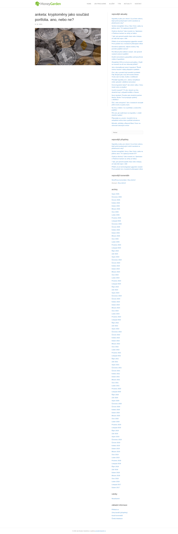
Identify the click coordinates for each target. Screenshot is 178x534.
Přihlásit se (115, 509)
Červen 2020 (116, 406)
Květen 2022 (116, 338)
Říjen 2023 (115, 287)
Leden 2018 (115, 481)
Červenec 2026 (117, 197)
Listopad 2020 (116, 391)
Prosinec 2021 (116, 353)
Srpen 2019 (115, 436)
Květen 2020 (116, 409)
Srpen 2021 (115, 365)
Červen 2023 (116, 299)
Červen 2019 (116, 442)
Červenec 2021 (117, 368)
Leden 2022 (115, 350)
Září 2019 (115, 433)
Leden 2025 (115, 242)
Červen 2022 (116, 335)
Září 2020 (115, 397)
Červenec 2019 (117, 439)
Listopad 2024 (116, 248)
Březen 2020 (116, 415)
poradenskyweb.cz (100, 531)
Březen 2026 (116, 209)
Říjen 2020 (115, 394)
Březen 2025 (116, 236)
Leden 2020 (115, 421)
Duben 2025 (116, 233)
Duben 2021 (116, 376)
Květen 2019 (116, 445)
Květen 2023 (116, 302)
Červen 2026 (116, 200)
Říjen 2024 (115, 251)
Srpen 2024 (115, 257)
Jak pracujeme (100, 4)
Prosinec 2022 (116, 317)
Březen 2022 (116, 344)
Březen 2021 (116, 379)
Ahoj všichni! (131, 180)
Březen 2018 (116, 475)
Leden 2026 (115, 215)
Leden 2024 (115, 278)
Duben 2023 (116, 305)
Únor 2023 (115, 311)
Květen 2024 (116, 266)
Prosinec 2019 (116, 424)
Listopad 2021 (116, 356)
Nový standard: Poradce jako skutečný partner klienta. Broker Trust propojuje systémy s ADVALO (127, 97)
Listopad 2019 (116, 427)
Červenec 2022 (117, 332)
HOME (89, 4)
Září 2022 (115, 326)
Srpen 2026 (115, 194)
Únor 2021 (115, 382)
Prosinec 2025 (116, 218)
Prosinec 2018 (116, 460)
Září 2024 (115, 254)
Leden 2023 (115, 314)
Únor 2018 (115, 478)
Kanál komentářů (117, 515)
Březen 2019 (116, 451)
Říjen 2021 (115, 359)
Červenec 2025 (117, 224)
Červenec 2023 (117, 296)
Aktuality (128, 4)
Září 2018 (115, 469)
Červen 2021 (116, 370)
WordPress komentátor (119, 180)
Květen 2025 (116, 230)
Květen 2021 (116, 373)
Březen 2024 (116, 272)
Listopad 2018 (116, 463)
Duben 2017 (116, 487)
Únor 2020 (115, 418)
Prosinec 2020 (116, 388)
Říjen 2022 (115, 323)
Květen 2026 (116, 203)
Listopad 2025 (116, 221)
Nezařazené (116, 498)
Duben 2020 (116, 412)
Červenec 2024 (117, 260)
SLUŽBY (112, 4)
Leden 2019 (115, 457)
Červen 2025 (116, 227)
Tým (119, 4)
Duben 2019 (116, 448)
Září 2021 (115, 362)
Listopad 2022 (116, 320)
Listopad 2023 (116, 284)
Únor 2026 (115, 212)
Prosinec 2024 (116, 245)
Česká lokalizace (117, 518)
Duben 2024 (116, 269)
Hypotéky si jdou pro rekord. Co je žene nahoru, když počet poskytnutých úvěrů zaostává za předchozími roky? (127, 21)
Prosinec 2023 (116, 281)
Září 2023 (115, 290)
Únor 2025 (115, 239)
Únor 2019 (115, 454)
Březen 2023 (116, 308)
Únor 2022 (115, 347)
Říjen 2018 (115, 466)
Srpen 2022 (115, 329)
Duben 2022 (116, 341)
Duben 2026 (116, 206)
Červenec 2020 (117, 403)
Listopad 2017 (116, 484)
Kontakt (138, 4)
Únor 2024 (115, 275)
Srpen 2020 (115, 400)
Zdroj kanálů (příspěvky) (120, 512)
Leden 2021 (115, 385)
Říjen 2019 (115, 430)
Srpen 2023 (115, 293)
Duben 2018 (116, 472)
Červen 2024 (116, 263)
